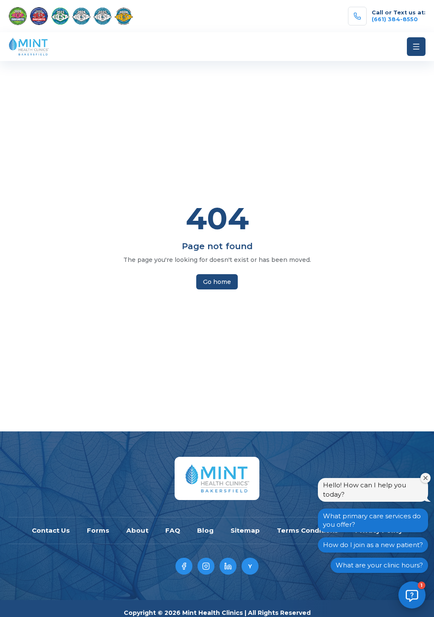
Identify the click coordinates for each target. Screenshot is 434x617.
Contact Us (51, 530)
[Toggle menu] (416, 46)
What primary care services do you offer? (372, 520)
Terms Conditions (307, 530)
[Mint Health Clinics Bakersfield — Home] (217, 478)
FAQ (172, 530)
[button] (412, 595)
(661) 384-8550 (395, 19)
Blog (205, 530)
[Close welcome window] (425, 478)
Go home (217, 282)
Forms (98, 530)
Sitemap (245, 530)
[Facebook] (183, 566)
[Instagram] (206, 566)
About (137, 530)
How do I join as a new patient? (373, 545)
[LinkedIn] (228, 566)
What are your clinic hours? (379, 565)
